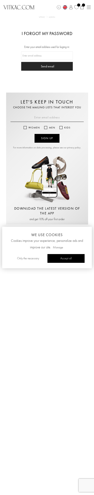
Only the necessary (28, 258)
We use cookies (47, 234)
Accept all (66, 258)
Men (52, 127)
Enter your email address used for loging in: (47, 47)
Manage (58, 247)
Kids (67, 127)
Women (34, 127)
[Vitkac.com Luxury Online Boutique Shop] (19, 7)
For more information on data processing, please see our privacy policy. (47, 147)
